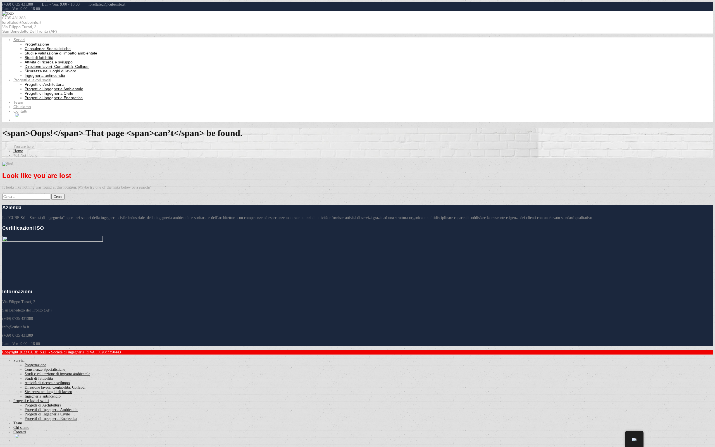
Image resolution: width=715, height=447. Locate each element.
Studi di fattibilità (39, 57)
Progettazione (37, 44)
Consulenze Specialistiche (48, 48)
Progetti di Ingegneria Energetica (54, 98)
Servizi (19, 39)
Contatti (20, 111)
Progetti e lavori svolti (32, 80)
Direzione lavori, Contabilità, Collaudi (57, 66)
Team (18, 102)
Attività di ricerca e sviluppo (49, 62)
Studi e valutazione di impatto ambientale (61, 53)
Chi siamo (22, 106)
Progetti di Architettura (44, 84)
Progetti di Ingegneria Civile (49, 93)
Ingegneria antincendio (45, 75)
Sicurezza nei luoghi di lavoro (50, 71)
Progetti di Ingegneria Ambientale (54, 89)
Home (18, 151)
